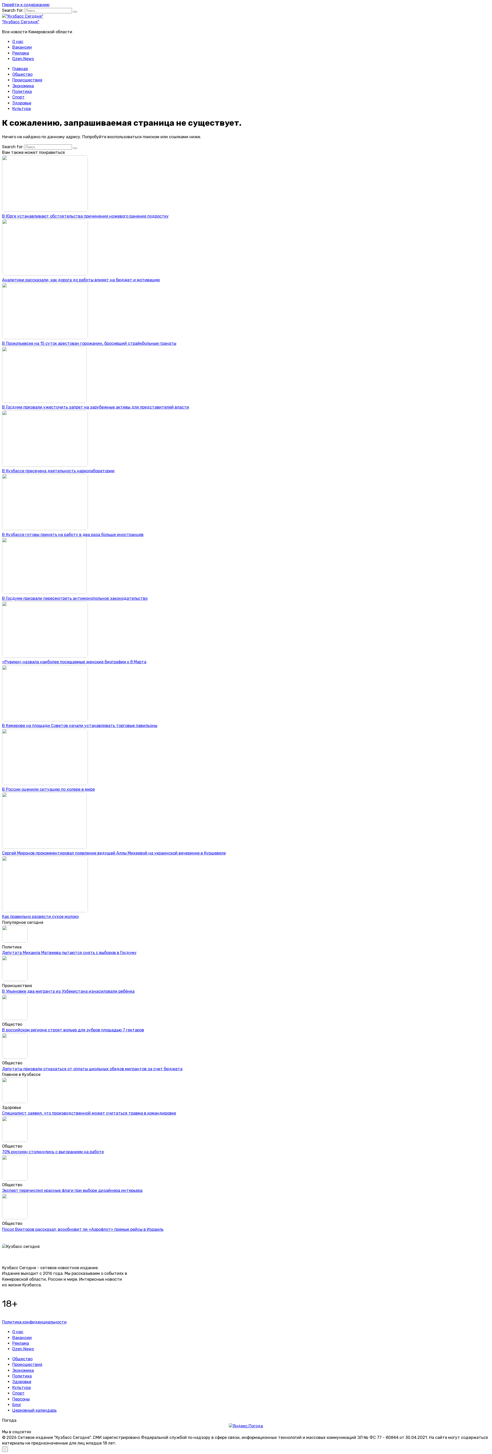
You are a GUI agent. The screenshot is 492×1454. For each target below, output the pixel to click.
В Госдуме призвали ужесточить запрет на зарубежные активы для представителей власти (95, 407)
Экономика (23, 85)
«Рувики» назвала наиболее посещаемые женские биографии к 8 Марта (74, 661)
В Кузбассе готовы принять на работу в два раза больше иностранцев (73, 534)
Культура (21, 108)
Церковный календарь (34, 1410)
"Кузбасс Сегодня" (20, 21)
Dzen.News (23, 58)
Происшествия (27, 80)
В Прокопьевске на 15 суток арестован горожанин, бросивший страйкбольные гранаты (89, 343)
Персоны (21, 1399)
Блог (16, 1404)
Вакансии (22, 47)
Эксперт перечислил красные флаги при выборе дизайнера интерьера (72, 1190)
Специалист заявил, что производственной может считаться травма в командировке (89, 1113)
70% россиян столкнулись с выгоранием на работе (53, 1151)
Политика (22, 91)
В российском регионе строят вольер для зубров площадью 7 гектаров (73, 1030)
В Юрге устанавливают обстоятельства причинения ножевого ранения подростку (85, 216)
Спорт (18, 97)
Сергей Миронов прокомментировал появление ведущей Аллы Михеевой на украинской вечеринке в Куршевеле (114, 853)
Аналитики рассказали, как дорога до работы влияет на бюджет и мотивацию (81, 279)
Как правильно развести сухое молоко (40, 916)
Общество (22, 74)
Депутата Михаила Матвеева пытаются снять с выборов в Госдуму (69, 952)
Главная (20, 68)
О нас (17, 41)
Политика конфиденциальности (34, 1322)
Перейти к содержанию (25, 4)
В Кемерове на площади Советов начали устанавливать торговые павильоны (79, 725)
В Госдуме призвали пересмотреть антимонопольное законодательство (75, 598)
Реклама (20, 53)
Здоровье (21, 103)
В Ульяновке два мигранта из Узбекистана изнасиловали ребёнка (68, 991)
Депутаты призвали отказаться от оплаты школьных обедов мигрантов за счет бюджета (92, 1068)
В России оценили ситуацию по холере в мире (48, 789)
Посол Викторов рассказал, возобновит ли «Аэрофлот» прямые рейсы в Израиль (82, 1229)
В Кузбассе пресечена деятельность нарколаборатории (58, 470)
